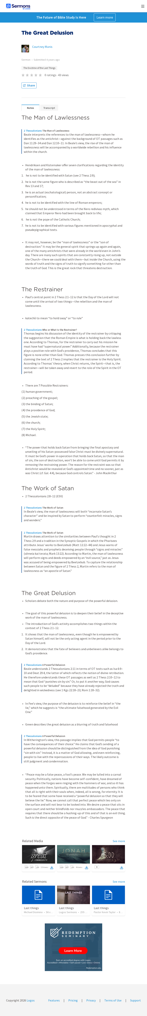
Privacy (91, 1000)
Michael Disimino (33, 912)
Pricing (73, 1000)
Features (54, 1000)
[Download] (51, 867)
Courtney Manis (42, 47)
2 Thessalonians (33, 130)
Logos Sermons (68, 912)
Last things (31, 908)
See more (119, 841)
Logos (30, 1000)
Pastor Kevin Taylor (105, 912)
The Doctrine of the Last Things (39, 68)
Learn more (104, 17)
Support (135, 1000)
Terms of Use (113, 1000)
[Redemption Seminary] (73, 947)
